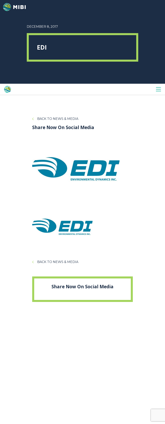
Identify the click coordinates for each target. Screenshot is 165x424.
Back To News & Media (57, 119)
